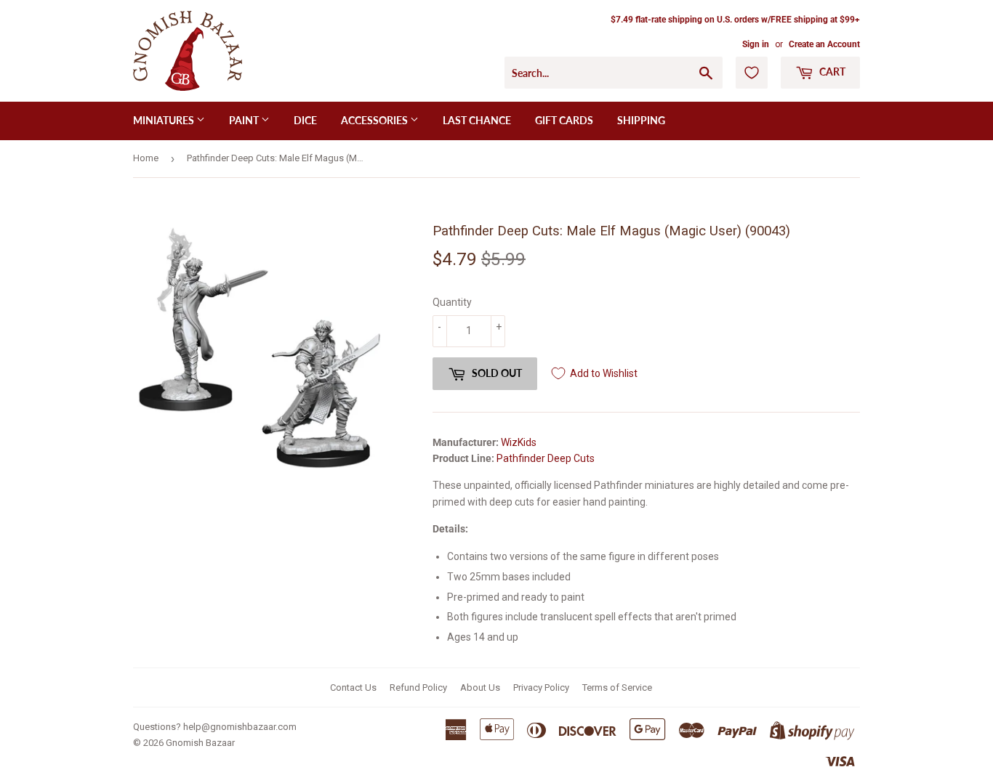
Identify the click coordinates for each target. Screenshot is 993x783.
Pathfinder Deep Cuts (545, 458)
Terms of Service (617, 687)
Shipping (641, 120)
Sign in (755, 44)
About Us (480, 687)
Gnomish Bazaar (200, 742)
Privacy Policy (541, 687)
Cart (831, 71)
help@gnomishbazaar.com (240, 726)
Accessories (375, 120)
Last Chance (477, 120)
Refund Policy (418, 687)
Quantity (452, 302)
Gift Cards (564, 120)
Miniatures (164, 120)
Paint (245, 120)
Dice (305, 120)
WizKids (518, 442)
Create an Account (824, 44)
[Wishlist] (752, 73)
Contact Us (353, 687)
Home (145, 158)
